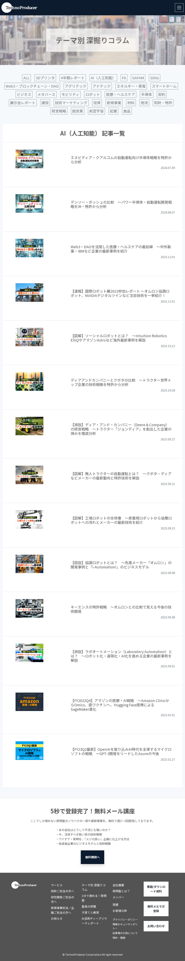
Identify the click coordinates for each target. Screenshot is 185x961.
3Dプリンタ (45, 77)
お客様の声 (120, 910)
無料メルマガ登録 (156, 908)
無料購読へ (92, 857)
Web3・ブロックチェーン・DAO (32, 86)
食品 (126, 111)
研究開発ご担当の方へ (62, 899)
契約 (161, 94)
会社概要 (118, 885)
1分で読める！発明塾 (94, 898)
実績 (115, 904)
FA (124, 77)
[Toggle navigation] (179, 7)
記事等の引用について (125, 933)
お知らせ (57, 918)
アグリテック (75, 86)
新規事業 (114, 102)
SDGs (154, 77)
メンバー (118, 897)
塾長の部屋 (89, 906)
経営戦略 (59, 111)
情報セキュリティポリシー (125, 926)
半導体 (146, 94)
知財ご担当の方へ (62, 891)
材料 (131, 102)
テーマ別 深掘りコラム (94, 887)
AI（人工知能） (103, 77)
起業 (113, 111)
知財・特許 (163, 102)
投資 (97, 102)
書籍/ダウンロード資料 (156, 888)
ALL (26, 77)
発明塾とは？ (121, 891)
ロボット (92, 94)
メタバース (46, 94)
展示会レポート (22, 102)
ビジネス (24, 94)
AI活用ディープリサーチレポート (94, 920)
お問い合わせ (156, 926)
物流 (144, 102)
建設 (45, 102)
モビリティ (70, 94)
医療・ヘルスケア (120, 94)
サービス (57, 885)
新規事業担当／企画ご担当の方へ (62, 910)
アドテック (101, 86)
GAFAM (138, 77)
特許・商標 (119, 938)
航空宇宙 (96, 111)
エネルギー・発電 (131, 86)
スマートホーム (164, 86)
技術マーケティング (71, 102)
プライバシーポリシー (125, 919)
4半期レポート (73, 77)
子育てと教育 (90, 912)
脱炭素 (77, 111)
